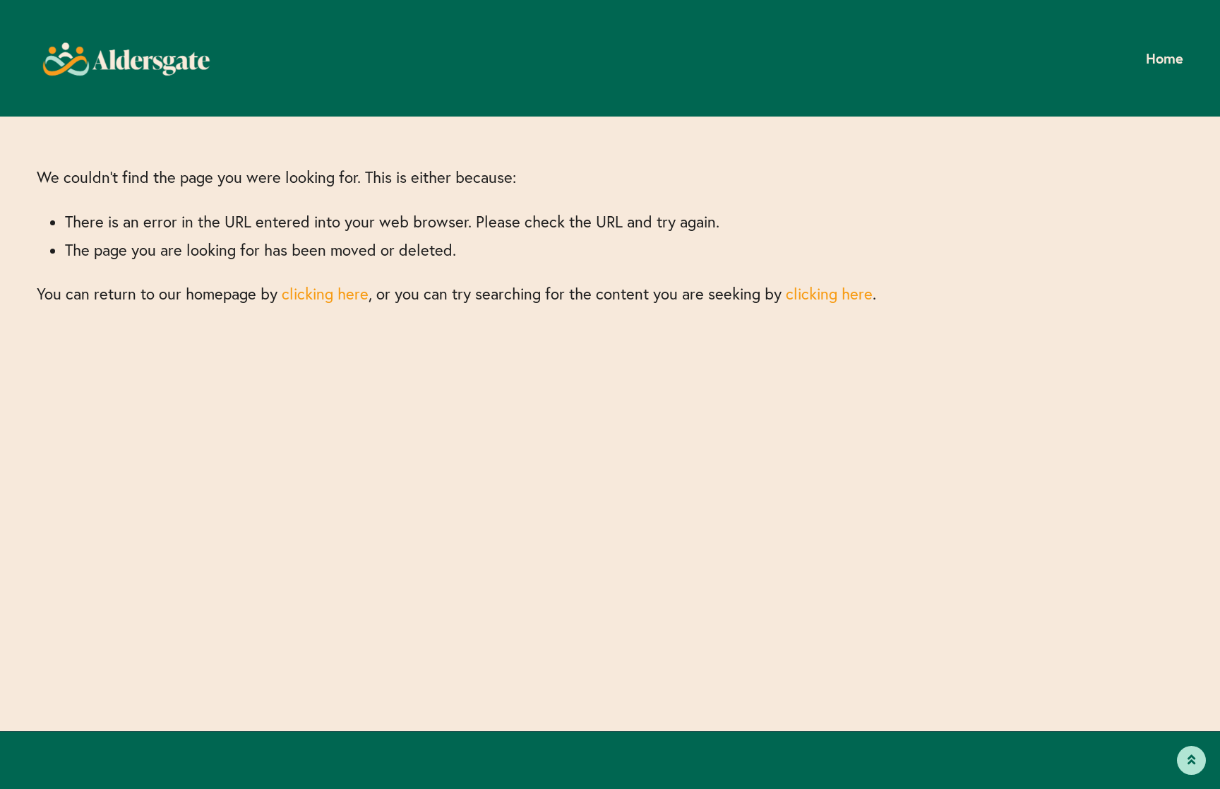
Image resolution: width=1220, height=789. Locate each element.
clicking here (325, 294)
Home (1164, 58)
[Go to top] (1191, 760)
